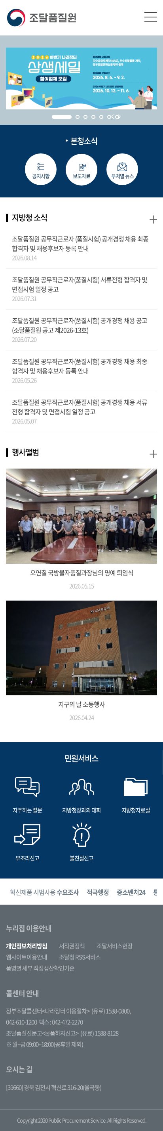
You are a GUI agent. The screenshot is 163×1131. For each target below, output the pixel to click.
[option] (44, 892)
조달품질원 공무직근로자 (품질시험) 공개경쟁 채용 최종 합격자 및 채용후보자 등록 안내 (80, 243)
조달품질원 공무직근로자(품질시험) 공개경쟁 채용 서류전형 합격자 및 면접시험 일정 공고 (79, 406)
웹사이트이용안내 (26, 957)
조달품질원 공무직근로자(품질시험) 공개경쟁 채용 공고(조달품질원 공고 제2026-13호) (79, 325)
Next (119, 117)
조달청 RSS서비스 (79, 957)
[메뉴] (150, 17)
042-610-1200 (21, 1022)
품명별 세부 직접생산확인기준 (40, 968)
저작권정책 (72, 946)
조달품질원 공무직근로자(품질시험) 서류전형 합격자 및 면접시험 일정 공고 (79, 284)
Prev (112, 117)
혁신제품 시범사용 (44, 892)
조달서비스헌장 (115, 946)
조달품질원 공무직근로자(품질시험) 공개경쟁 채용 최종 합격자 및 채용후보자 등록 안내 (79, 365)
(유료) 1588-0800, (111, 1011)
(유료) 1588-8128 (99, 1033)
